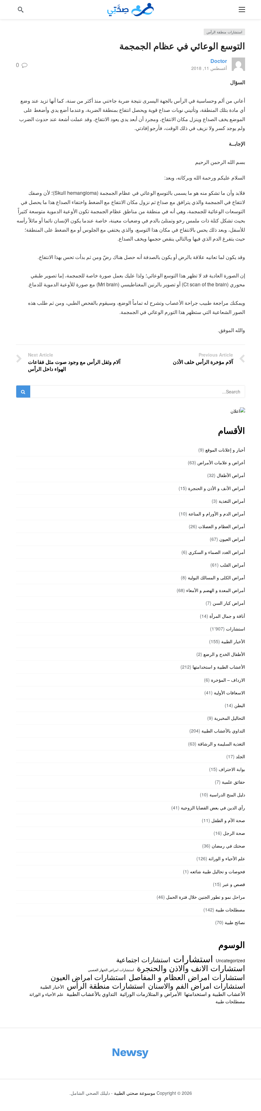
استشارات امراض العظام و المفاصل (187, 976)
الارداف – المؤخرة (228, 680)
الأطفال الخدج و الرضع (224, 654)
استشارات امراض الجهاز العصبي (111, 969)
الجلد (240, 756)
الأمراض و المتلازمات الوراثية (150, 993)
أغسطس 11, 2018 (209, 68)
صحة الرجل (234, 833)
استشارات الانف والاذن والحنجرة (191, 967)
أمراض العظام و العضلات (221, 526)
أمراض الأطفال (231, 475)
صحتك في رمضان (228, 845)
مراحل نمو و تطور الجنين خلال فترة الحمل (205, 897)
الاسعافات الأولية (229, 692)
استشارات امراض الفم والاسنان (196, 985)
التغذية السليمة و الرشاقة (221, 743)
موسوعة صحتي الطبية (134, 1093)
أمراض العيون (232, 539)
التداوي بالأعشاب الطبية (223, 730)
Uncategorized (230, 960)
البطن (239, 705)
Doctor (218, 61)
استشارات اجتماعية (143, 959)
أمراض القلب (232, 565)
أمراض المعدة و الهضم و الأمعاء (215, 590)
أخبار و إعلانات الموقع (225, 449)
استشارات (235, 628)
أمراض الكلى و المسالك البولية (216, 577)
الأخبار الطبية (233, 641)
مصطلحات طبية (230, 909)
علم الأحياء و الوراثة (226, 858)
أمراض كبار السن (229, 603)
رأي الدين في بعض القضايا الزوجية (213, 807)
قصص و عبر (233, 884)
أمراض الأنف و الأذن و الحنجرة (216, 488)
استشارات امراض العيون (88, 976)
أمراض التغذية (232, 501)
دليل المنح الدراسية (227, 794)
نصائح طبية (235, 922)
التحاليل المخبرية (229, 718)
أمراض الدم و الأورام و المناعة (216, 513)
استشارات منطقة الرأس (224, 31)
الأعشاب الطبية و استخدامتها (219, 667)
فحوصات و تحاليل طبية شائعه (217, 871)
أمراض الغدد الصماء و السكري (216, 552)
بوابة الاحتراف (232, 769)
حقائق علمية (233, 782)
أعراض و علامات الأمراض (221, 462)
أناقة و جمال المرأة (227, 616)
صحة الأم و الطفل (228, 820)
